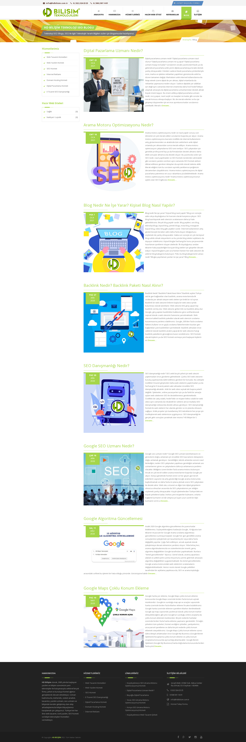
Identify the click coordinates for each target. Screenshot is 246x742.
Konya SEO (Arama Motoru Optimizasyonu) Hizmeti (137, 708)
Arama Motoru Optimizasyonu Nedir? (118, 124)
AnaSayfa (187, 39)
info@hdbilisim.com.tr (57, 3)
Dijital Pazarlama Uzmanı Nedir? (113, 50)
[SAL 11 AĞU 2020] (114, 548)
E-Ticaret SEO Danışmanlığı (58, 91)
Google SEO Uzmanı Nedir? (109, 446)
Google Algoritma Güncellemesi (113, 518)
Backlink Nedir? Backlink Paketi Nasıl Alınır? (123, 285)
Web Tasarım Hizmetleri (57, 57)
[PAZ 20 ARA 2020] (114, 402)
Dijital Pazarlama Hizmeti (57, 86)
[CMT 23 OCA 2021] (114, 84)
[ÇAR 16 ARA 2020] (114, 478)
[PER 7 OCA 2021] (114, 242)
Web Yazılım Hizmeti (55, 62)
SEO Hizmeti (52, 68)
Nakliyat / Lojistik (54, 117)
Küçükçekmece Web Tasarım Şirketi (142, 714)
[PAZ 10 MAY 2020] (114, 621)
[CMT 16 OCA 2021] (114, 161)
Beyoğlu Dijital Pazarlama (138, 695)
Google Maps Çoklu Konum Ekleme (116, 588)
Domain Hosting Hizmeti (57, 80)
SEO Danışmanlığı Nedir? (106, 365)
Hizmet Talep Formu (179, 704)
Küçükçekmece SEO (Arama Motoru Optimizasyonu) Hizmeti (141, 684)
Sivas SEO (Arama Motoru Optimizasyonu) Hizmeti (137, 701)
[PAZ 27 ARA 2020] (114, 322)
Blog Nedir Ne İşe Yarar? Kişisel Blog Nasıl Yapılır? (129, 205)
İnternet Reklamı (54, 74)
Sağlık (49, 111)
